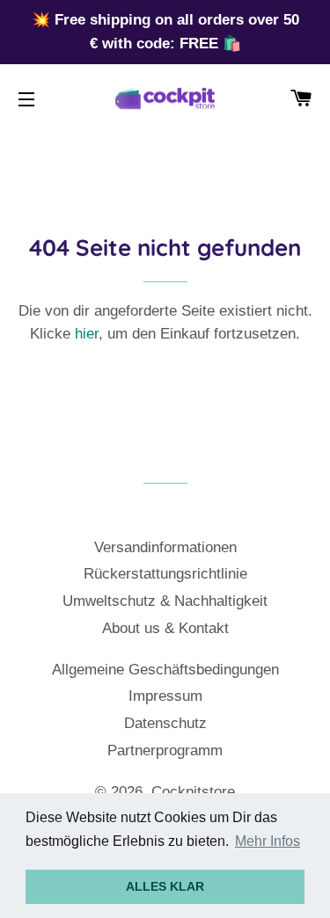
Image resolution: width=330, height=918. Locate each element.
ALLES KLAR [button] (165, 886)
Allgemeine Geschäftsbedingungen (165, 669)
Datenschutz (165, 723)
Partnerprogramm (165, 750)
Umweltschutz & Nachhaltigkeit (165, 601)
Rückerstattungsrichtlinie (165, 573)
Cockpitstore (193, 791)
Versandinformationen (165, 547)
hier (87, 333)
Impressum (165, 696)
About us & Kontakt (165, 628)
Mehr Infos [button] (267, 841)
